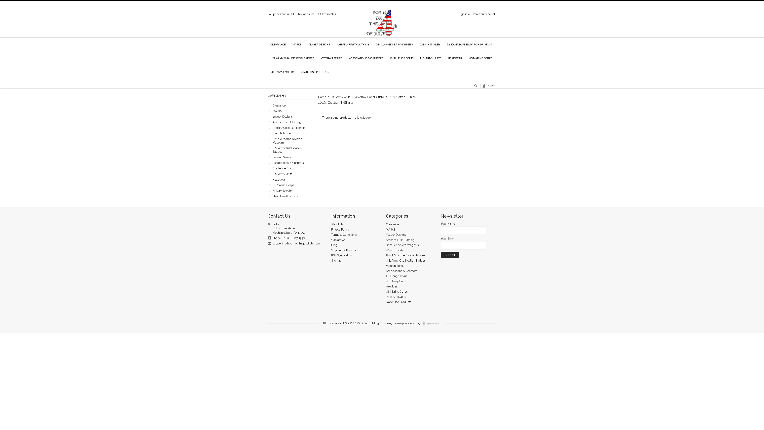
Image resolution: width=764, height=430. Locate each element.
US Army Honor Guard (369, 97)
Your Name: (448, 223)
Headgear (455, 58)
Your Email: (448, 238)
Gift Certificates (326, 14)
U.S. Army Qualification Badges (292, 58)
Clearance (278, 44)
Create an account (483, 14)
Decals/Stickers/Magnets (394, 44)
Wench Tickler (430, 44)
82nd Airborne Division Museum (469, 44)
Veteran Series (331, 58)
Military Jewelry (283, 71)
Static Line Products (315, 71)
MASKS (296, 44)
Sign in (463, 14)
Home (322, 97)
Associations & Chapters (366, 58)
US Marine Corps (480, 58)
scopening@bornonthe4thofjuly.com (296, 243)
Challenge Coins (401, 58)
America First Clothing (353, 44)
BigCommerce (432, 323)
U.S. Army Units (430, 58)
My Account (306, 14)
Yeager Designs (319, 44)
